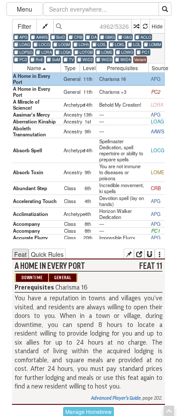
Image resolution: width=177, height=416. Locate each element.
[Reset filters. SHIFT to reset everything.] (145, 26)
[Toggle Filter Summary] (45, 26)
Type (70, 67)
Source (158, 67)
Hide (157, 26)
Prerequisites (122, 67)
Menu (24, 9)
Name (35, 67)
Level (89, 67)
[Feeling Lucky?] (135, 26)
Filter (24, 26)
